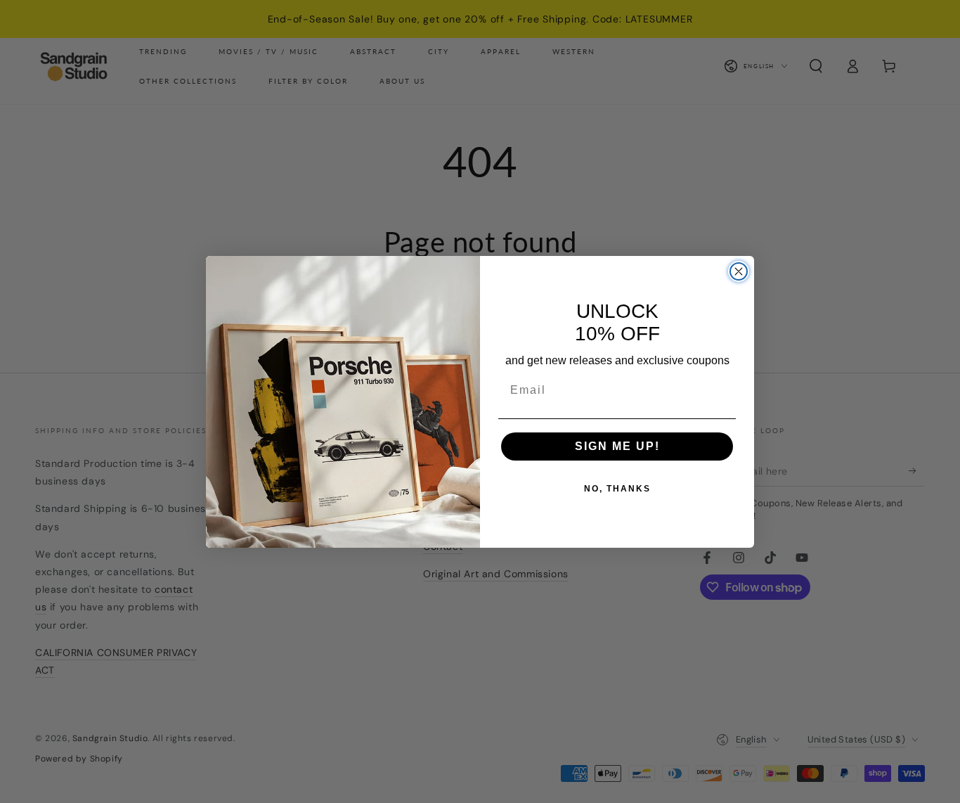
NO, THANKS (617, 489)
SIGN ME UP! (617, 446)
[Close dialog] (738, 271)
